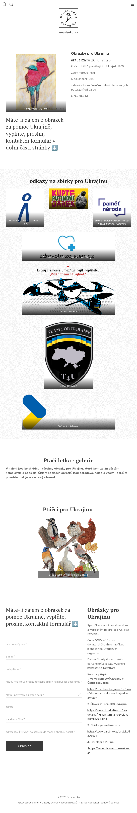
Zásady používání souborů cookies (100, 802)
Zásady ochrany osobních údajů (59, 802)
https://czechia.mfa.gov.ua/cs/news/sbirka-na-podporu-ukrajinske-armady (109, 693)
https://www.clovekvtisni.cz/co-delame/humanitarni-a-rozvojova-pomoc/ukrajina (108, 714)
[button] (11, 4)
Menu (132, 4)
